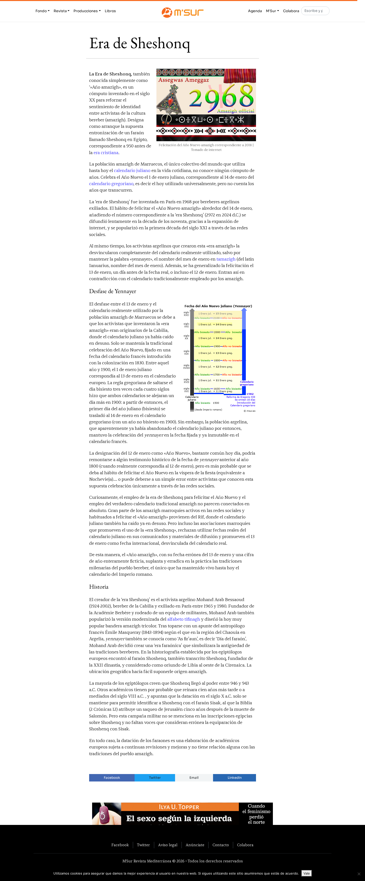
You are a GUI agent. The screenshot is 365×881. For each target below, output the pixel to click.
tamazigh (226, 259)
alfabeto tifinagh (183, 619)
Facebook (112, 778)
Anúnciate (195, 845)
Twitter (155, 778)
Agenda (255, 11)
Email (194, 778)
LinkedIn (235, 778)
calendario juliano (132, 170)
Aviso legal (168, 845)
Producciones (85, 11)
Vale (306, 873)
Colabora (291, 11)
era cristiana (106, 153)
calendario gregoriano (111, 184)
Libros (110, 11)
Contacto (221, 845)
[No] (358, 873)
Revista (60, 11)
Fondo (41, 11)
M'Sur (271, 11)
